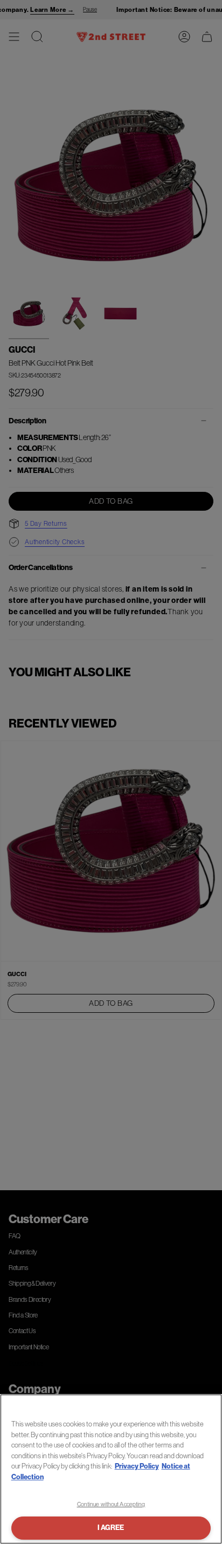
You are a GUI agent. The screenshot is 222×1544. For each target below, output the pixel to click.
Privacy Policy (137, 1466)
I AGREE (111, 1528)
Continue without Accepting (111, 1504)
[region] (111, 1469)
